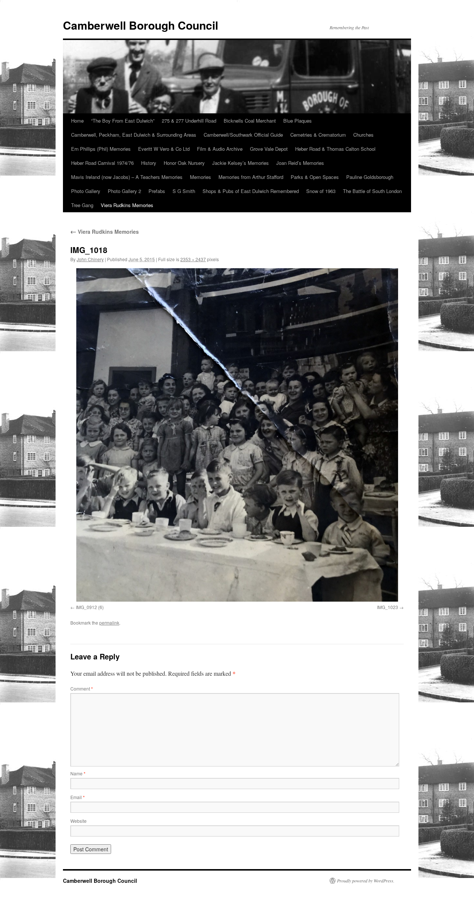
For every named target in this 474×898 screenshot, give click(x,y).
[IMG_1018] (237, 435)
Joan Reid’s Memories (300, 162)
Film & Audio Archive (220, 148)
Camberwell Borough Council (140, 25)
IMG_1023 (387, 607)
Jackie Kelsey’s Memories (240, 162)
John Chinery (90, 259)
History (148, 162)
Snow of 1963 (321, 190)
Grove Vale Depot (269, 148)
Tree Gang (82, 205)
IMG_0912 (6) (90, 607)
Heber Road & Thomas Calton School (335, 148)
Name (78, 773)
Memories (200, 176)
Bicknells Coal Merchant (250, 120)
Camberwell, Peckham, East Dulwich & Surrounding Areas (133, 134)
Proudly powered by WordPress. (365, 881)
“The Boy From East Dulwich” (122, 120)
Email (77, 797)
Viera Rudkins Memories (127, 205)
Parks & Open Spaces (315, 176)
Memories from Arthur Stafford (250, 176)
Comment (81, 688)
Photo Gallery (85, 190)
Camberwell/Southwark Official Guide (243, 134)
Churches (363, 134)
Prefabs (156, 190)
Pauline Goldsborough (369, 176)
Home (77, 120)
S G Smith (184, 190)
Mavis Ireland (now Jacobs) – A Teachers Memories (127, 176)
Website (78, 821)
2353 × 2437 (193, 259)
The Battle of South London (372, 190)
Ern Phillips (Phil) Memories (101, 148)
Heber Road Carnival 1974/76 (102, 162)
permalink (109, 622)
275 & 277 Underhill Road (189, 120)
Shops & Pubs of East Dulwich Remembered (251, 190)
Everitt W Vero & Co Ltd (164, 148)
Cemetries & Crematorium (318, 134)
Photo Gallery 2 (124, 190)
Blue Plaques (297, 120)
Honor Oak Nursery (184, 162)
